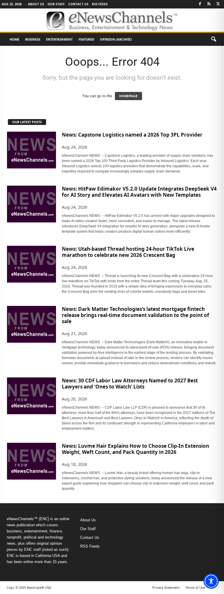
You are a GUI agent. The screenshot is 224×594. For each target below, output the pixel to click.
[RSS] (208, 4)
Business (32, 39)
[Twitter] (217, 4)
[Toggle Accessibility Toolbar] (211, 581)
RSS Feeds (100, 4)
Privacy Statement (166, 587)
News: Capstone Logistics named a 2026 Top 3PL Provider (132, 134)
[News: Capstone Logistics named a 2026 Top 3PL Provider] (31, 150)
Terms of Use (195, 587)
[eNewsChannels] (112, 20)
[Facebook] (199, 4)
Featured (86, 39)
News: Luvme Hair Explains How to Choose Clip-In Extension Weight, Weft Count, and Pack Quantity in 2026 (135, 449)
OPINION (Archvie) (116, 39)
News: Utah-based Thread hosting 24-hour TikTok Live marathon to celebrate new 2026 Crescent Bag (128, 251)
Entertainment (59, 39)
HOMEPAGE (128, 96)
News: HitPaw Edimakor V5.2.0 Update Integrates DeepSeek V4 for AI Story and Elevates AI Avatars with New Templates (139, 191)
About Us (36, 4)
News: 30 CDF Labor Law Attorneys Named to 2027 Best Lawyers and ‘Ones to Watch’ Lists (130, 383)
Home (14, 39)
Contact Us (78, 4)
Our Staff (56, 4)
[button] (213, 39)
